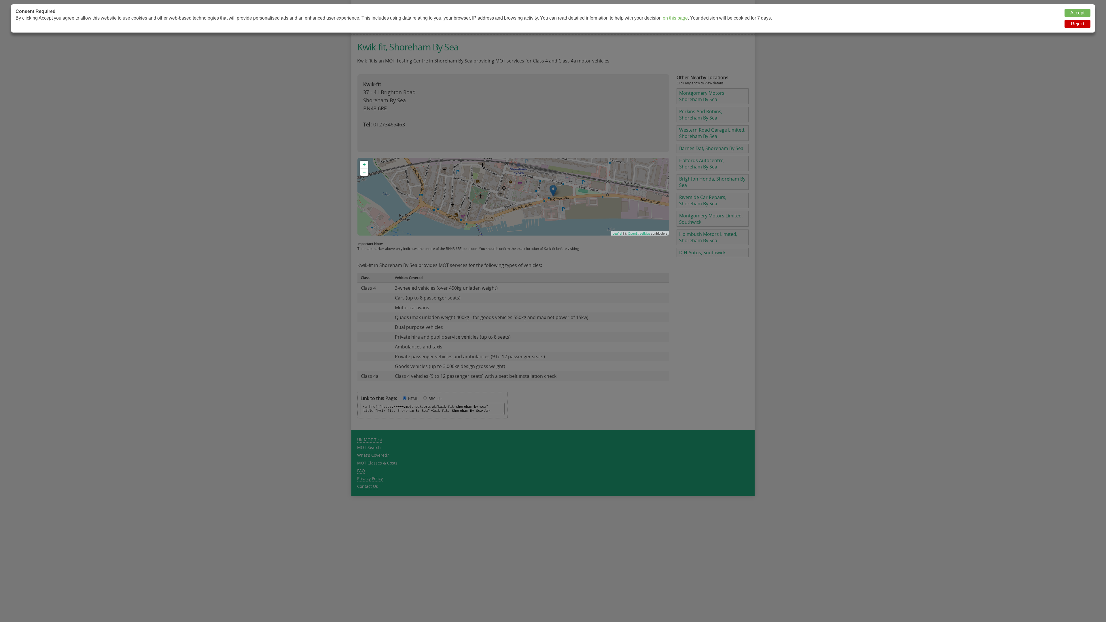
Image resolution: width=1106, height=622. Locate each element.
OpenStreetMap (639, 233)
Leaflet (617, 233)
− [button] (364, 172)
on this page (675, 18)
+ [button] (364, 164)
